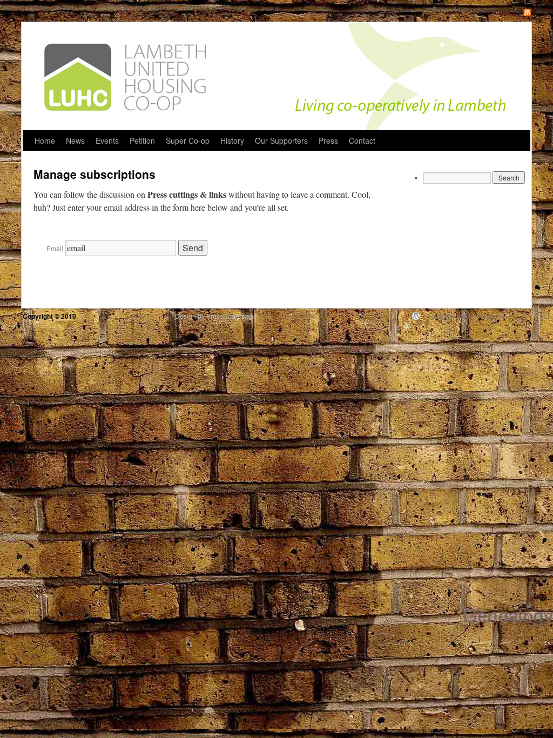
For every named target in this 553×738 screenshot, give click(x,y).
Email (54, 248)
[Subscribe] (527, 13)
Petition (142, 140)
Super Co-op (188, 140)
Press (328, 140)
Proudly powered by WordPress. (464, 316)
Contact (362, 140)
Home (45, 140)
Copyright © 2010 (50, 316)
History (232, 140)
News (75, 140)
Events (107, 140)
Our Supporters (281, 140)
